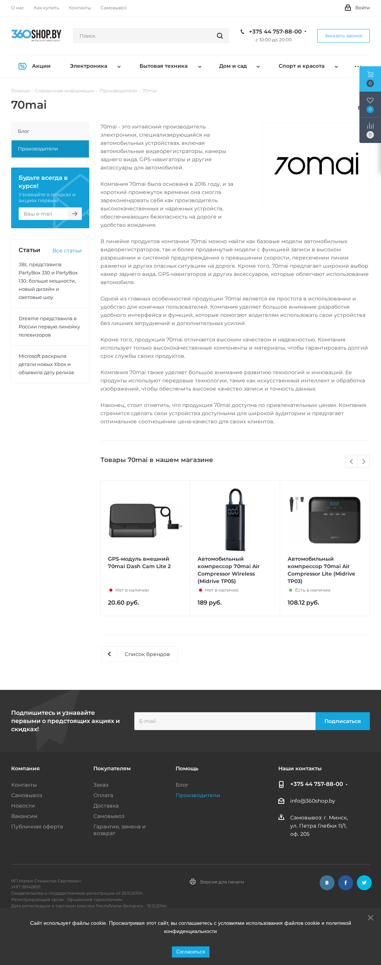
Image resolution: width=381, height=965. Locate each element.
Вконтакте (327, 882)
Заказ (100, 784)
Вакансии (24, 816)
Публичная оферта (37, 826)
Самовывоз (26, 795)
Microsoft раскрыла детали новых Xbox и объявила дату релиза (46, 364)
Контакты (24, 784)
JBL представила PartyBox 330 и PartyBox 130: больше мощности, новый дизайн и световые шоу (48, 280)
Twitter (364, 882)
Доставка (106, 805)
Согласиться (190, 952)
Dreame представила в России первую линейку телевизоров (49, 326)
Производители (198, 795)
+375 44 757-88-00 (275, 31)
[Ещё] (358, 66)
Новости (23, 805)
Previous (352, 461)
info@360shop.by (312, 801)
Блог (182, 784)
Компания (25, 768)
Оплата (103, 795)
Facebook (345, 882)
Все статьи (67, 250)
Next (364, 461)
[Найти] (220, 35)
